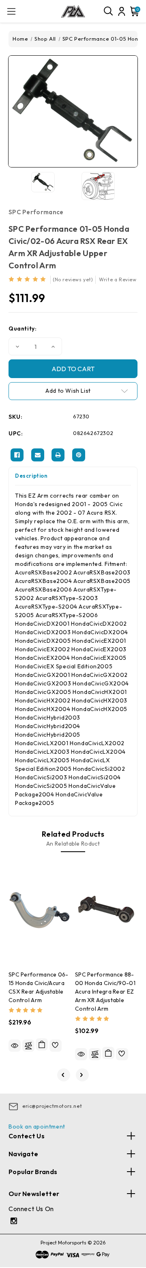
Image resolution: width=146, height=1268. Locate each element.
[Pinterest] (78, 454)
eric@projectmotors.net (52, 1106)
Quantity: (22, 328)
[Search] (109, 11)
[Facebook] (17, 454)
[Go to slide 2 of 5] (82, 1074)
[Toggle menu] (11, 11)
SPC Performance (36, 212)
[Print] (58, 454)
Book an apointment (37, 1126)
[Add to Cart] (42, 1044)
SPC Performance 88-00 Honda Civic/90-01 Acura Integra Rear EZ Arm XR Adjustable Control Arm (105, 991)
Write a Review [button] (117, 279)
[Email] (37, 454)
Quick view (15, 1046)
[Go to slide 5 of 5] (63, 1074)
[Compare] (28, 1046)
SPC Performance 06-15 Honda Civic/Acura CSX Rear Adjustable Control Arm (39, 987)
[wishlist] (55, 1046)
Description (31, 475)
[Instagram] (15, 1222)
